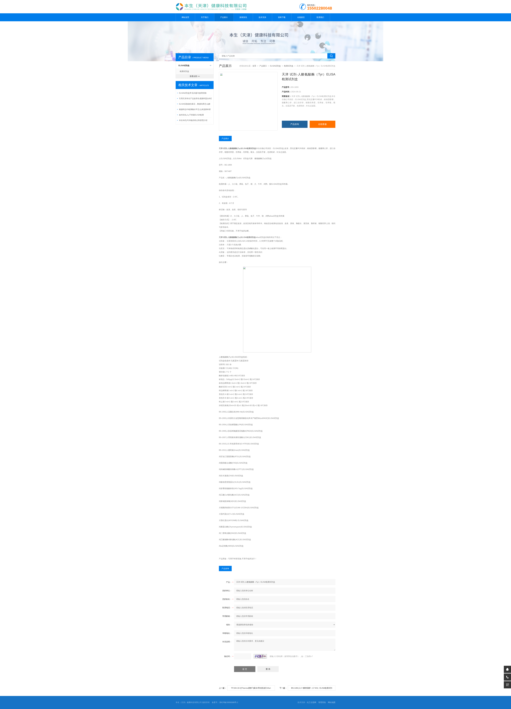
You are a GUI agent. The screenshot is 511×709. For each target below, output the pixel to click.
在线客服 (322, 124)
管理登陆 (322, 702)
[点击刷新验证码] (260, 656)
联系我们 (320, 17)
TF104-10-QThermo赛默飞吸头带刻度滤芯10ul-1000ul (251, 689)
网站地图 (331, 702)
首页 (254, 66)
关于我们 (204, 17)
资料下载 (281, 17)
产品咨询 (294, 124)
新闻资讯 (243, 17)
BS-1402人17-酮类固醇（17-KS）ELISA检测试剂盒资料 (311, 689)
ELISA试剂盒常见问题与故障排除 (193, 93)
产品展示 (224, 17)
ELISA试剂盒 (183, 65)
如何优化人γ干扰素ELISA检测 (191, 115)
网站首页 (185, 17)
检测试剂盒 (184, 71)
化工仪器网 (311, 702)
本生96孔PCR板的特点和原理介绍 (193, 120)
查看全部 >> (195, 76)
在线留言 (301, 17)
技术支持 (262, 17)
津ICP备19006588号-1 (228, 702)
